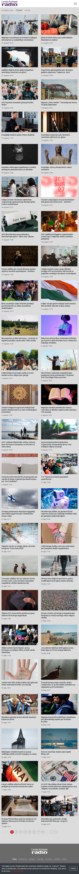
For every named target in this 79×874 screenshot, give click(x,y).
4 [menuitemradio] (25, 832)
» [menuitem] (56, 832)
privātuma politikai (17, 871)
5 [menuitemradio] (29, 832)
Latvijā (27, 10)
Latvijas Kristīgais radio (10, 3)
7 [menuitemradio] (38, 832)
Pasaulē (19, 10)
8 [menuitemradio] (42, 832)
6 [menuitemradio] (34, 832)
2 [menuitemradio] (16, 832)
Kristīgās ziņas (7, 10)
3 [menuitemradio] (20, 832)
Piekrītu (73, 869)
